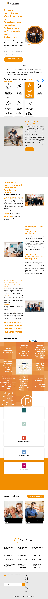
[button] (37, 80)
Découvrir (29, 149)
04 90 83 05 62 (8, 555)
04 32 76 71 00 (22, 567)
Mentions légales (31, 596)
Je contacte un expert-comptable (13, 59)
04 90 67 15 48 (22, 555)
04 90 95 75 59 (8, 569)
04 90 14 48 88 (36, 567)
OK (23, 584)
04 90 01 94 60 (36, 555)
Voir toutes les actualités (35, 496)
